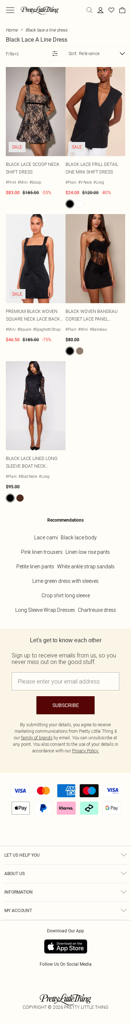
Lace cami (46, 537)
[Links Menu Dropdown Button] (10, 10)
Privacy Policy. (85, 750)
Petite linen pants (35, 566)
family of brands (36, 737)
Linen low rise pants (88, 552)
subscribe (65, 705)
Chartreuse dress (97, 610)
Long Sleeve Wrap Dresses (45, 610)
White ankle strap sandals (86, 566)
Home (11, 30)
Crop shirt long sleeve (65, 595)
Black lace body (79, 537)
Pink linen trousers (42, 552)
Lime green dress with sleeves (65, 581)
